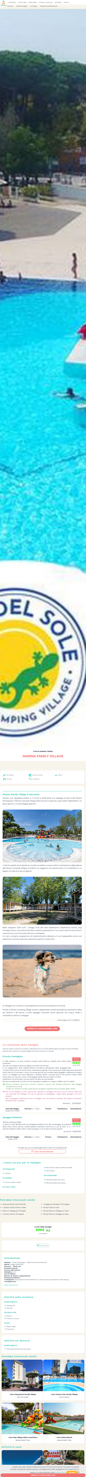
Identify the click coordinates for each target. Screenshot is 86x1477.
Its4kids (75, 1049)
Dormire (10, 6)
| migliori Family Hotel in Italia (14, 1207)
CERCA (66, 2)
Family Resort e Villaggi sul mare (56, 1211)
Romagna (33, 6)
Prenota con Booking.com (43, 1475)
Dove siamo (43, 1245)
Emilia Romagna (21, 6)
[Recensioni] (40, 1229)
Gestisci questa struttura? (11, 1285)
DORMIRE (12, 2)
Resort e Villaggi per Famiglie (14, 1211)
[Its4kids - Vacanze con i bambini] (3, 3)
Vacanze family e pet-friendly (14, 1204)
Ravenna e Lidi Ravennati (48, 6)
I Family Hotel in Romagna (13, 1214)
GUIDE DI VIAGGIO (46, 2)
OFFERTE (58, 2)
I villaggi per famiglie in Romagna (56, 1204)
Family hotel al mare (51, 1207)
